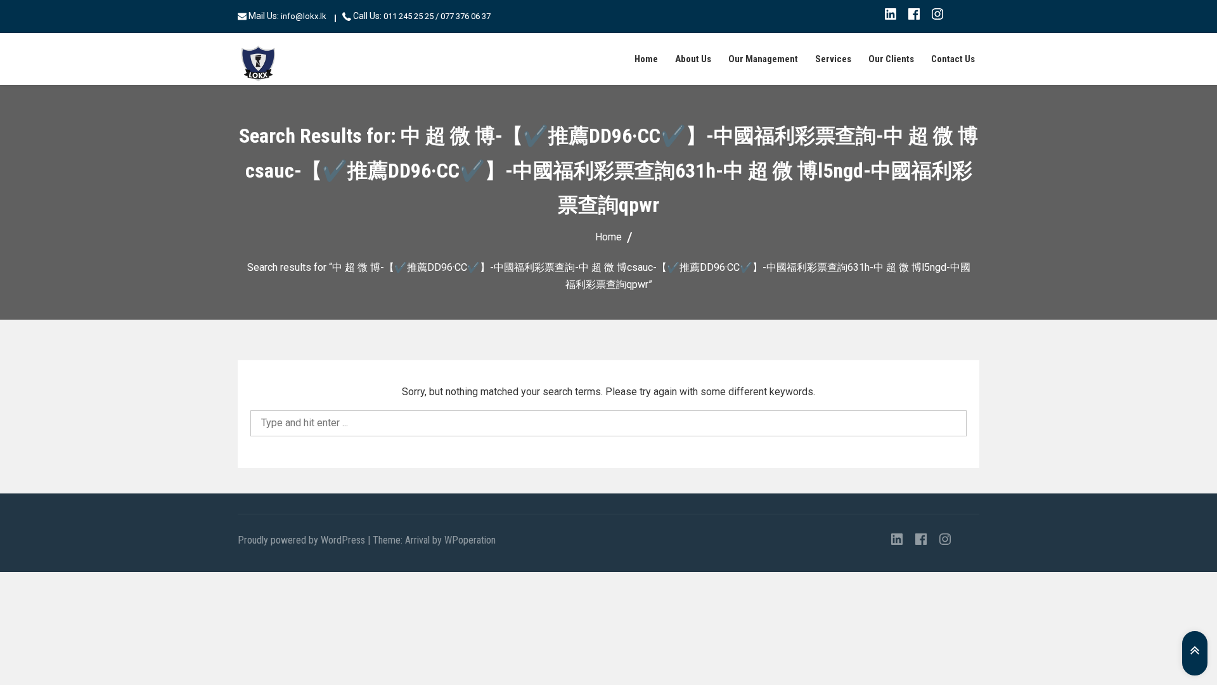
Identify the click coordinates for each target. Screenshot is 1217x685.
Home (646, 59)
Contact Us (953, 59)
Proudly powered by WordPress (303, 540)
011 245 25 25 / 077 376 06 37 (437, 16)
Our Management (763, 59)
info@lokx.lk (303, 16)
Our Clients (891, 59)
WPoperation (470, 540)
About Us (693, 59)
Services (833, 59)
